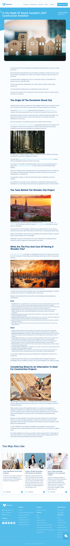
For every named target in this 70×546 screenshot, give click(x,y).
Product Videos (60, 510)
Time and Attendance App (23, 524)
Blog (37, 515)
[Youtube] (14, 523)
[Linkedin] (11, 523)
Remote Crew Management (24, 515)
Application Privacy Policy (62, 530)
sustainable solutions (49, 110)
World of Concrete (40, 532)
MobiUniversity (34, 4)
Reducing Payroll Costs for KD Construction (45, 530)
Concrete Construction (41, 510)
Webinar (38, 517)
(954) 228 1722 (7, 514)
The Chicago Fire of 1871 (16, 254)
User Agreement (60, 525)
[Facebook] (3, 523)
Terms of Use (60, 532)
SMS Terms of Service (61, 537)
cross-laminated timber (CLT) (24, 166)
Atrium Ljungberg (40, 224)
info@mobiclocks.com (8, 510)
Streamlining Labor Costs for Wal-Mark (44, 525)
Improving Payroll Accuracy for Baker (44, 527)
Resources (41, 4)
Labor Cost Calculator (41, 520)
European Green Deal (22, 110)
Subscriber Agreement (62, 522)
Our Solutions (26, 4)
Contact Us (52, 4)
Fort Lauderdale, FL (8, 512)
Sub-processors (60, 520)
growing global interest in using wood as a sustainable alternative (36, 159)
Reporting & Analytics (22, 517)
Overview (20, 510)
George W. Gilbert (63, 12)
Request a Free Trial (62, 4)
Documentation (60, 512)
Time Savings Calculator (41, 522)
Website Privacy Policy (62, 527)
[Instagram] (6, 523)
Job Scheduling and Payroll (23, 520)
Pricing (46, 4)
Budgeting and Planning (23, 522)
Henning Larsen (46, 222)
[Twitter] (9, 523)
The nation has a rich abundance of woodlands (22, 125)
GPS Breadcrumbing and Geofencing (25, 512)
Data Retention (60, 534)
